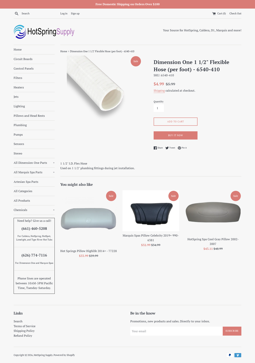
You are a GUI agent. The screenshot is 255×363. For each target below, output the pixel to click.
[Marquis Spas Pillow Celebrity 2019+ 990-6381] (150, 210)
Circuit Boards (23, 59)
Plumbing (20, 125)
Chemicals (34, 210)
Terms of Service (24, 326)
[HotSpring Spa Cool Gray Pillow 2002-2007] (213, 212)
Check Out (235, 13)
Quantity (159, 101)
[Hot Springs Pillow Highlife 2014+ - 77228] (88, 218)
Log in (63, 13)
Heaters (19, 87)
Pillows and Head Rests (29, 116)
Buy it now (175, 135)
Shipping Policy (24, 331)
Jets (16, 97)
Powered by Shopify (64, 355)
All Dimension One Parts (34, 163)
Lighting (19, 106)
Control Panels (24, 68)
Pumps (18, 134)
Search (18, 321)
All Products (22, 200)
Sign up (75, 13)
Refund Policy (23, 336)
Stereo (18, 153)
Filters (18, 78)
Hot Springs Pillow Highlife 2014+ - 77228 (88, 251)
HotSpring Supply (43, 355)
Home (18, 49)
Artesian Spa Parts (26, 182)
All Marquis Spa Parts (34, 172)
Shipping (159, 90)
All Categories (23, 191)
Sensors (19, 144)
